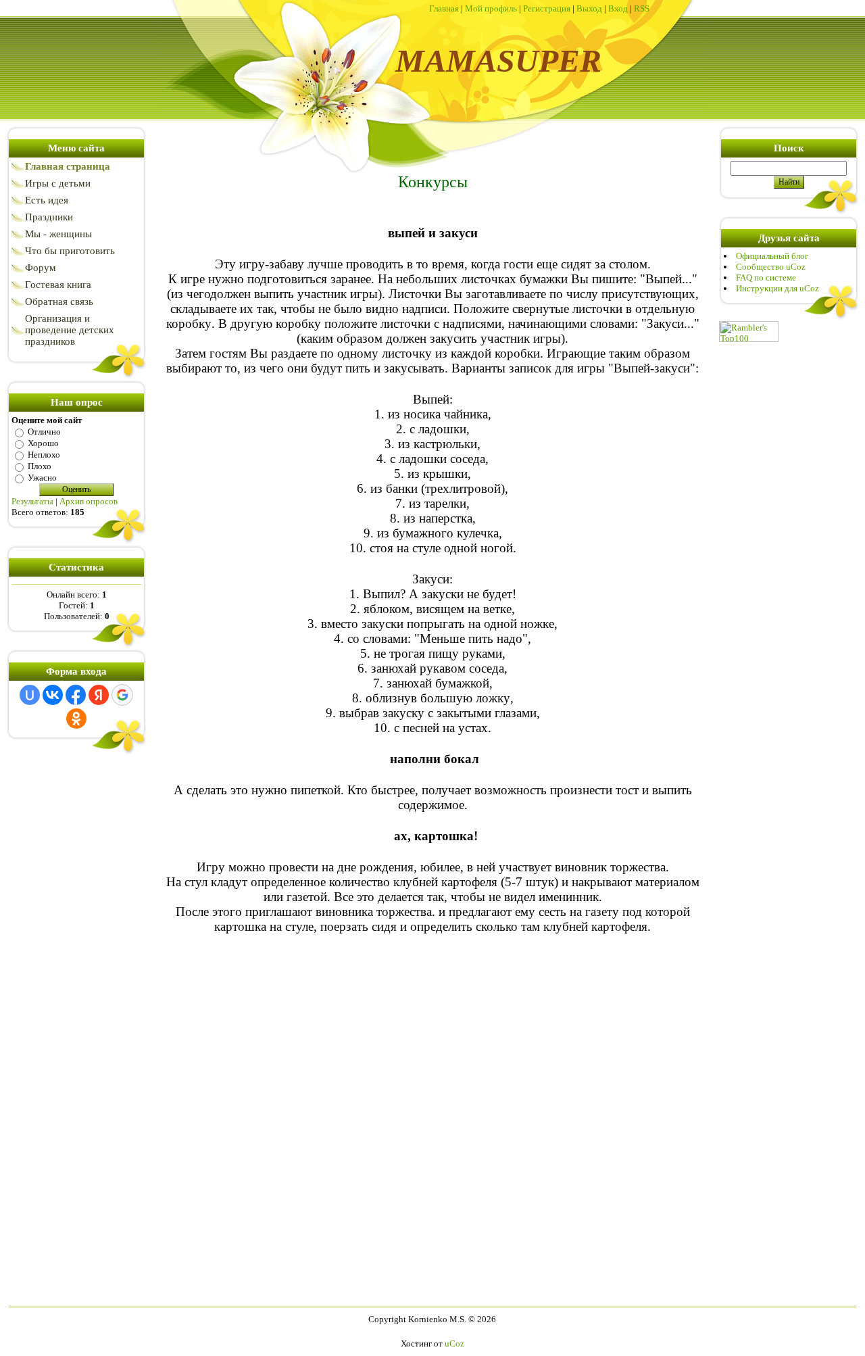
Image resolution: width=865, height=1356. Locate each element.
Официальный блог (772, 256)
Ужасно (42, 478)
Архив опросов (88, 501)
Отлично (44, 432)
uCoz (454, 1343)
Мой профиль (491, 8)
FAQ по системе (766, 277)
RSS (641, 8)
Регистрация (546, 8)
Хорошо (43, 443)
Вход (618, 8)
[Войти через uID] (30, 695)
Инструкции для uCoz (777, 288)
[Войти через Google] (122, 695)
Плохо (39, 466)
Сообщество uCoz (771, 267)
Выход (589, 8)
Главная (444, 8)
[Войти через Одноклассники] (76, 718)
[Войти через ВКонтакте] (53, 695)
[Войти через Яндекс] (99, 695)
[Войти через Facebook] (76, 695)
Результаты (32, 501)
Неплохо (44, 455)
